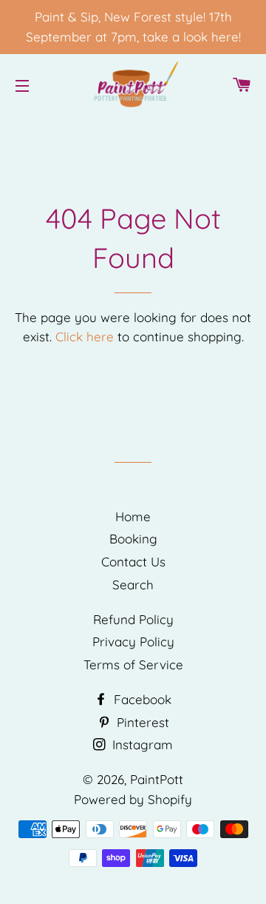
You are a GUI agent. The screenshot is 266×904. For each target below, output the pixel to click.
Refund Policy (133, 619)
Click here (84, 336)
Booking (133, 538)
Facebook (140, 699)
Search (133, 584)
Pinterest (141, 722)
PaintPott (156, 779)
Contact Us (133, 561)
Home (133, 516)
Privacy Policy (133, 641)
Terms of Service (133, 664)
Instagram (141, 744)
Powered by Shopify (133, 799)
